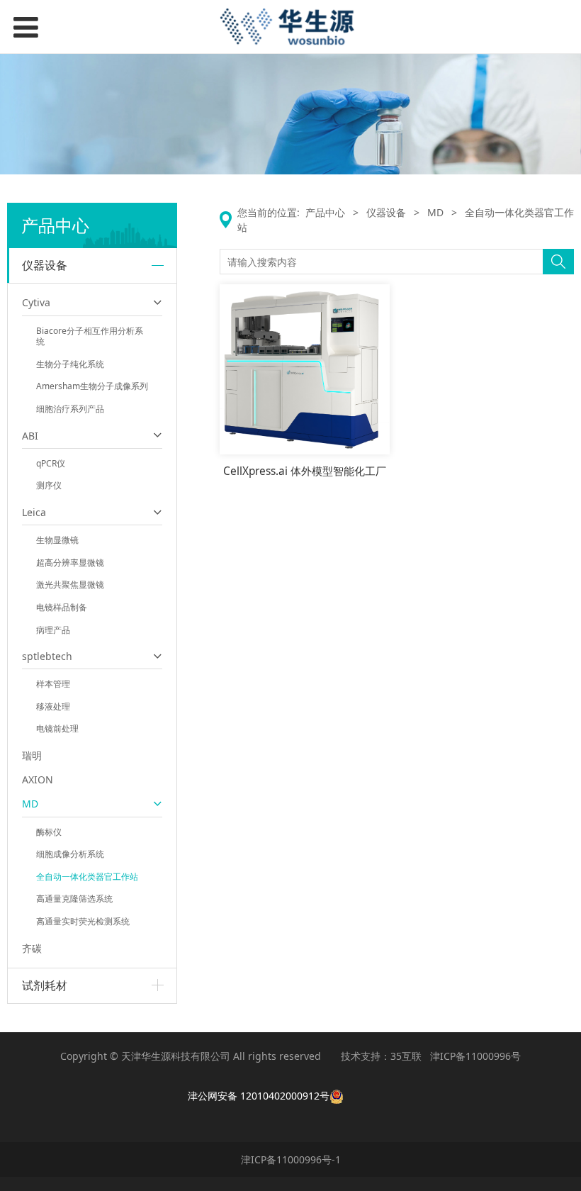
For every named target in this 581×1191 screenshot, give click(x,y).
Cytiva (36, 302)
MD (30, 803)
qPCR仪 (50, 463)
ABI (30, 435)
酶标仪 (49, 832)
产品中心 (325, 212)
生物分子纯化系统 (70, 364)
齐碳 (32, 948)
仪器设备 (44, 265)
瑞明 (32, 755)
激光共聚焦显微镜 (70, 584)
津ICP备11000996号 (475, 1056)
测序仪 (49, 485)
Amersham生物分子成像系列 (92, 386)
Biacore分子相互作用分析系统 (89, 336)
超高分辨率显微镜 (70, 563)
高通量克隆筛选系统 (74, 899)
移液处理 (53, 706)
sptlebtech (47, 656)
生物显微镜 (57, 540)
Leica (34, 512)
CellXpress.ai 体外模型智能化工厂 (304, 471)
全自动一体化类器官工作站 (87, 877)
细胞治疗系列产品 (70, 409)
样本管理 (53, 684)
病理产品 (53, 630)
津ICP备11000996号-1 (291, 1159)
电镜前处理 (57, 728)
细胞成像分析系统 (70, 854)
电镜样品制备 (61, 607)
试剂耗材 (44, 985)
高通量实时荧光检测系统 (83, 921)
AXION (37, 779)
